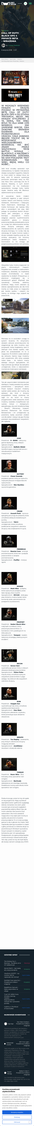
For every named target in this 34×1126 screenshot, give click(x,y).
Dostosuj (17, 1117)
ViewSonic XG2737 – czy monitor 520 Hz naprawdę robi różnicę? (11, 975)
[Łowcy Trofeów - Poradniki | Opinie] (8, 3)
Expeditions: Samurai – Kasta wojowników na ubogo (11, 989)
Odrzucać (17, 1122)
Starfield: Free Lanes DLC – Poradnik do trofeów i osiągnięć (12, 982)
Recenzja (27, 963)
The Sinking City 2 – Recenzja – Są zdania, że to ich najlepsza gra (12, 963)
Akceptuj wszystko (17, 1112)
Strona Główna (4, 59)
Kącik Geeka (13, 59)
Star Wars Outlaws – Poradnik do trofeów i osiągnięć (23, 1023)
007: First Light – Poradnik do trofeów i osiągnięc (23, 1043)
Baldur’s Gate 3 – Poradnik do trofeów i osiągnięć (23, 1072)
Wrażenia (5, 30)
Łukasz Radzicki (14, 45)
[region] (17, 1106)
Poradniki (27, 982)
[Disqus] (17, 870)
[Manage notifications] (29, 1122)
